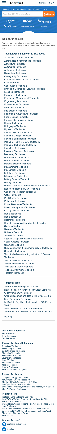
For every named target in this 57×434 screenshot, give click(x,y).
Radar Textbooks (12, 213)
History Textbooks (13, 123)
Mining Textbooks (12, 182)
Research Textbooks (14, 229)
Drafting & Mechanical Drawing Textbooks (24, 88)
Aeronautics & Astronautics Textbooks (22, 60)
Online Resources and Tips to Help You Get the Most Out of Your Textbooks (27, 297)
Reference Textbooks (14, 219)
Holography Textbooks (15, 126)
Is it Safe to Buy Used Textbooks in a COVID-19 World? (27, 304)
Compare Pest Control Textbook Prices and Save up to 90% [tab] (24, 9)
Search (50, 14)
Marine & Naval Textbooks (17, 160)
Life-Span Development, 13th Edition (18, 384)
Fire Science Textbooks (15, 110)
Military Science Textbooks (17, 179)
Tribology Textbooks (14, 272)
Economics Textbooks (11, 355)
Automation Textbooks (15, 66)
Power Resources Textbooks (18, 204)
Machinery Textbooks (14, 154)
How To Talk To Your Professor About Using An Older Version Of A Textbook (27, 291)
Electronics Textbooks (15, 95)
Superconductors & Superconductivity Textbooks (28, 247)
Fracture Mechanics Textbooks (19, 120)
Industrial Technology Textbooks (20, 144)
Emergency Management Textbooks (21, 98)
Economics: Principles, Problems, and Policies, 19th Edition (28, 386)
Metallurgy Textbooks (14, 173)
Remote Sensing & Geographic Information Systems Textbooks (25, 224)
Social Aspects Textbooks (16, 241)
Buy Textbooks (8, 333)
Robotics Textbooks (14, 232)
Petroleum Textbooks (14, 201)
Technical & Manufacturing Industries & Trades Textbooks (27, 256)
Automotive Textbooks (15, 70)
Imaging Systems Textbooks (18, 132)
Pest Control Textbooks (15, 198)
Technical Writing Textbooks (18, 260)
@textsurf (11, 429)
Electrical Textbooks (14, 91)
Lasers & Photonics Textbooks (19, 151)
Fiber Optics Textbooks (15, 107)
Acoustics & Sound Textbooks (18, 57)
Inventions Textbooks (14, 148)
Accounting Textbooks (11, 348)
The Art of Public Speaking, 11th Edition (19, 382)
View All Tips (7, 415)
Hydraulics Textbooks (14, 129)
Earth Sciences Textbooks (13, 350)
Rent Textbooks (9, 335)
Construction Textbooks (15, 85)
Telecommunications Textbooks (19, 263)
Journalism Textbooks (11, 357)
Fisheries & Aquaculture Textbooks (21, 113)
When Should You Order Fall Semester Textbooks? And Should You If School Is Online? (28, 310)
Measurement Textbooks (16, 166)
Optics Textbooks (12, 194)
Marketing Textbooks (11, 353)
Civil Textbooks (11, 82)
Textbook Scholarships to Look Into (21, 286)
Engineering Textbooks (15, 101)
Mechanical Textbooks (15, 169)
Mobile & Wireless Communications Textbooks (27, 185)
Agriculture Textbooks (14, 63)
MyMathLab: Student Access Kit (16, 379)
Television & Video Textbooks (18, 266)
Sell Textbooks (8, 338)
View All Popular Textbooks (14, 389)
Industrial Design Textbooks (17, 135)
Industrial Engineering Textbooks (20, 138)
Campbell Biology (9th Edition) (15, 377)
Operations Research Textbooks (20, 191)
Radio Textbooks (12, 216)
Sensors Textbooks (13, 235)
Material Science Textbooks (17, 163)
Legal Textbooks (9, 360)
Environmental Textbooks (16, 104)
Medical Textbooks (10, 364)
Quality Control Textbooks (16, 210)
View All (8, 316)
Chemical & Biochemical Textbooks (21, 79)
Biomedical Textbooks (15, 73)
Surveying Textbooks (14, 251)
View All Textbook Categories (15, 369)
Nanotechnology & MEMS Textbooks (22, 188)
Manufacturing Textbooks (16, 157)
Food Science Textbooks (16, 116)
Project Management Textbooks (19, 207)
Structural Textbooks (14, 244)
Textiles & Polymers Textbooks (19, 269)
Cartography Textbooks (15, 76)
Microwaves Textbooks (15, 176)
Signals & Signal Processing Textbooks (23, 238)
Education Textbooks (11, 362)
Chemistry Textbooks (11, 346)
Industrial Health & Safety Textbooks (22, 141)
